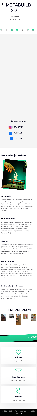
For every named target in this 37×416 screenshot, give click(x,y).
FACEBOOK (17, 133)
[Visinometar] (18, 319)
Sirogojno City (18, 361)
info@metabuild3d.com (18, 380)
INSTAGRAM (17, 127)
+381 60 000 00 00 (18, 400)
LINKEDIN (18, 139)
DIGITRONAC (18, 414)
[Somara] (11, 314)
